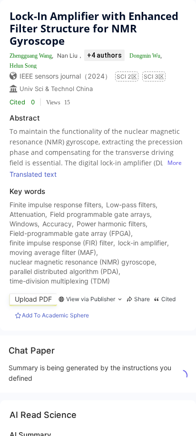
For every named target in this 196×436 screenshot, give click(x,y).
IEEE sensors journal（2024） (65, 76)
